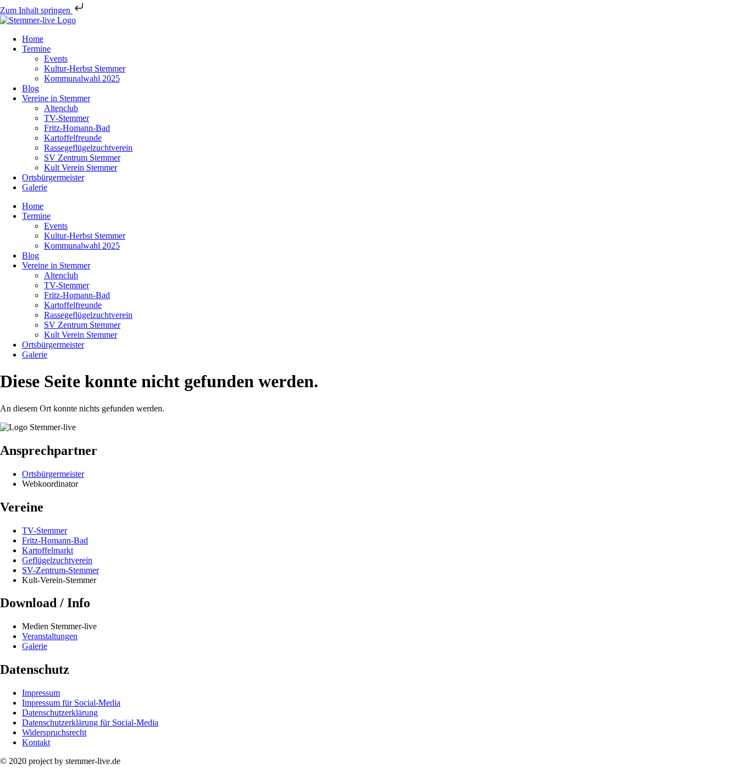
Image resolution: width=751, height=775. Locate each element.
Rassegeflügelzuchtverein (88, 147)
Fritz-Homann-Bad (77, 128)
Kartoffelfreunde (73, 137)
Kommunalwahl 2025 (82, 78)
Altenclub (61, 108)
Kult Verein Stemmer (80, 167)
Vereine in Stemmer (56, 98)
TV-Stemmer (66, 118)
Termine (36, 48)
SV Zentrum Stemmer (82, 157)
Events (56, 58)
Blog (30, 88)
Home (32, 38)
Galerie (34, 187)
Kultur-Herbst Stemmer (84, 68)
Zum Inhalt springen (36, 10)
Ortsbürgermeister (53, 177)
